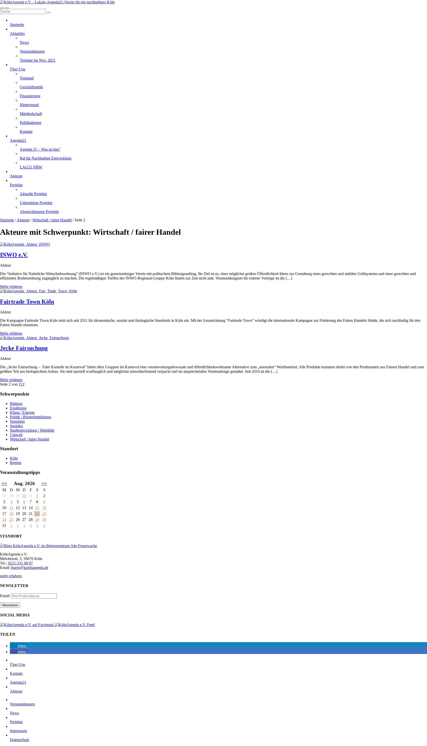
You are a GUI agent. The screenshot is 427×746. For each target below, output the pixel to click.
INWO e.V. (14, 255)
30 (24, 496)
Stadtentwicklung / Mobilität (32, 430)
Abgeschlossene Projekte (39, 212)
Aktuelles (17, 33)
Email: (5, 596)
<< (4, 483)
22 (37, 514)
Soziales (16, 426)
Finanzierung (30, 96)
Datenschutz (19, 740)
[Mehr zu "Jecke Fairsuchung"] (34, 338)
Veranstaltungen (32, 51)
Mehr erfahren (11, 286)
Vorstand (27, 78)
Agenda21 (18, 140)
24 (4, 519)
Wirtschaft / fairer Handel (52, 220)
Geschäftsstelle (31, 87)
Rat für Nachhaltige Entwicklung (45, 158)
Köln (14, 458)
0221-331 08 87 (20, 563)
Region (15, 463)
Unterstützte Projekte (36, 203)
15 (37, 508)
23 (44, 514)
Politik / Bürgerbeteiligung (30, 417)
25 (11, 519)
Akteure (16, 176)
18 (11, 514)
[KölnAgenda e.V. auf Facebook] (27, 625)
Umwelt (16, 435)
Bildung (16, 403)
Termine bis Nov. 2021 (38, 60)
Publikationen (30, 122)
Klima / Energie (22, 412)
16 (44, 508)
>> (44, 483)
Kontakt (26, 131)
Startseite (17, 25)
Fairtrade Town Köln (27, 301)
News (24, 42)
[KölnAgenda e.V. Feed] (75, 625)
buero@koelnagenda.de (29, 567)
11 (11, 508)
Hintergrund (29, 105)
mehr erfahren (11, 576)
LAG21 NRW (31, 167)
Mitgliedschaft (31, 114)
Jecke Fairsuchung (24, 348)
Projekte (16, 185)
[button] (18, 646)
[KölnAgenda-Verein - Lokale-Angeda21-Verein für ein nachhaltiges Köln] (57, 2)
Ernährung (18, 408)
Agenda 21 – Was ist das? (40, 149)
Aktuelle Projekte (33, 194)
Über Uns (17, 69)
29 (37, 519)
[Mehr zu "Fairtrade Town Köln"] (38, 291)
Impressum (18, 731)
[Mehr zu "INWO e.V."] (25, 244)
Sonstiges (17, 421)
